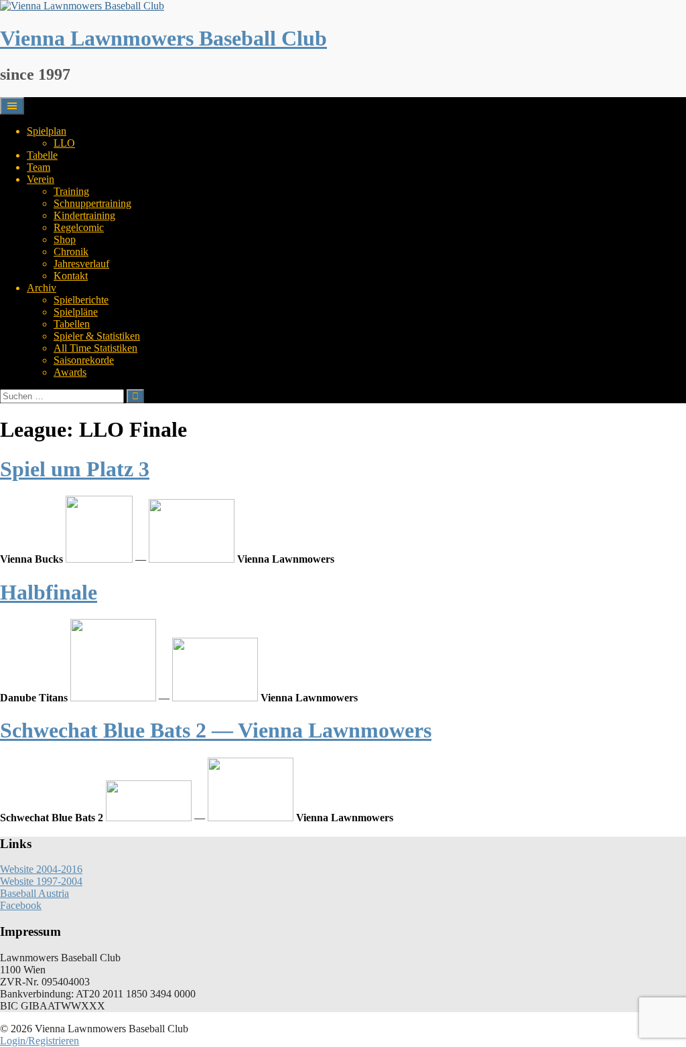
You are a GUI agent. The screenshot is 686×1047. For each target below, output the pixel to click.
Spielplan (46, 131)
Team (38, 167)
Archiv (41, 287)
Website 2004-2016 (41, 869)
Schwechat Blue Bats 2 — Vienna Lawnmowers (215, 730)
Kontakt (71, 275)
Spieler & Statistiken (97, 336)
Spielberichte (81, 299)
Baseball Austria (34, 893)
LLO (64, 143)
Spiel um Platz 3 (74, 469)
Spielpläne (76, 312)
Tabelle (42, 155)
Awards (70, 372)
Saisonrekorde (84, 360)
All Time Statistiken (95, 348)
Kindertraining (84, 215)
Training (71, 191)
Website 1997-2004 (41, 881)
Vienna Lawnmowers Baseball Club (163, 38)
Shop (65, 239)
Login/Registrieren (39, 1040)
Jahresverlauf (81, 263)
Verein (40, 179)
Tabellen (72, 324)
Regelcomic (79, 227)
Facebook (21, 905)
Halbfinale (48, 592)
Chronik (71, 251)
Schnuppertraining (92, 203)
